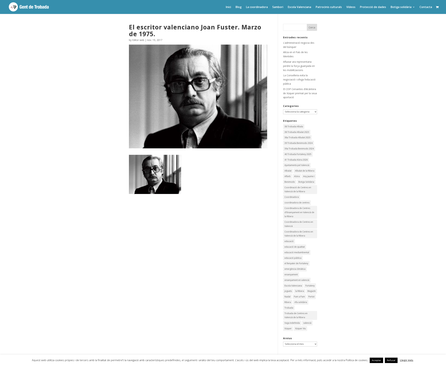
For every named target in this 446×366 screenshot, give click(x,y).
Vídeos (350, 7)
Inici (228, 7)
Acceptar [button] (376, 360)
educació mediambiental (296, 252)
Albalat (287, 170)
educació (289, 241)
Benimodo (289, 181)
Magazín (311, 291)
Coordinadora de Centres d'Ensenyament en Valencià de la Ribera (299, 212)
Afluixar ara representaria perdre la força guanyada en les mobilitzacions (299, 66)
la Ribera (299, 291)
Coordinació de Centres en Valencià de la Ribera (297, 189)
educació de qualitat (294, 246)
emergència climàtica (294, 268)
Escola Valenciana (299, 7)
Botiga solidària (401, 7)
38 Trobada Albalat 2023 (296, 132)
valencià (307, 322)
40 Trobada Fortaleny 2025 (297, 154)
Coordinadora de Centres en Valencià (298, 224)
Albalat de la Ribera (304, 170)
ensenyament (291, 274)
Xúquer (288, 328)
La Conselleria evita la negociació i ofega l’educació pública (299, 79)
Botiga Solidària (306, 181)
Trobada (288, 307)
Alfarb (287, 176)
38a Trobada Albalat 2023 (297, 137)
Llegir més (406, 360)
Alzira (297, 176)
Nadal (287, 296)
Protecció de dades (373, 7)
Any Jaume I (308, 176)
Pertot (311, 296)
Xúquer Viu (300, 328)
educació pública (292, 257)
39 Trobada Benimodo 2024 (298, 143)
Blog (238, 7)
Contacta (426, 7)
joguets (288, 291)
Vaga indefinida (292, 322)
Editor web (138, 40)
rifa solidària (300, 302)
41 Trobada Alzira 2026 (296, 159)
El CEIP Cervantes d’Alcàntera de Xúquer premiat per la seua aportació (300, 93)
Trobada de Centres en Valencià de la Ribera (295, 315)
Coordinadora (291, 197)
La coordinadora (257, 7)
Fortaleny (310, 285)
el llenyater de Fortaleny (296, 263)
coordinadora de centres (296, 202)
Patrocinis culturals (329, 7)
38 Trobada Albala (293, 126)
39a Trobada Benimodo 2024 (299, 148)
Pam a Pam (299, 296)
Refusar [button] (391, 360)
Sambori (277, 7)
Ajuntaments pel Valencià (296, 165)
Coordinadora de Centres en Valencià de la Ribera (298, 233)
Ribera (287, 302)
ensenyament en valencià (296, 280)
